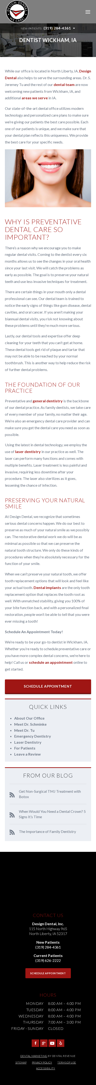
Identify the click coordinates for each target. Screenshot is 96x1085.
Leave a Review (27, 754)
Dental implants (47, 587)
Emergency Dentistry (32, 736)
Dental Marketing (33, 1055)
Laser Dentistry (27, 742)
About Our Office (29, 718)
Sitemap (21, 1062)
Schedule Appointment (48, 686)
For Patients (24, 748)
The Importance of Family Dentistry (47, 831)
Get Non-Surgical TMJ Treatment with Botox (50, 794)
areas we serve (35, 98)
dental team (64, 84)
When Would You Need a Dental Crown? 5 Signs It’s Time (52, 814)
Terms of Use (66, 1062)
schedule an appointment (51, 662)
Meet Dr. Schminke (30, 724)
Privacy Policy (42, 1062)
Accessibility (45, 1068)
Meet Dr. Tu (24, 730)
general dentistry (48, 401)
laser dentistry (28, 451)
